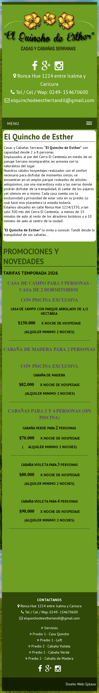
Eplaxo (91, 684)
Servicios (50, 628)
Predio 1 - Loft (50, 640)
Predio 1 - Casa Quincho (50, 634)
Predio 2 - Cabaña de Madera (50, 658)
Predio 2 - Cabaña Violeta (50, 646)
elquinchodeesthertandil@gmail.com (52, 100)
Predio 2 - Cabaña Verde (50, 652)
